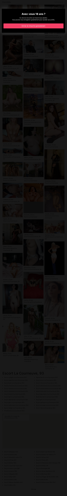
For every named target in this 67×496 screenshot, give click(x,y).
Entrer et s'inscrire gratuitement (33, 26)
